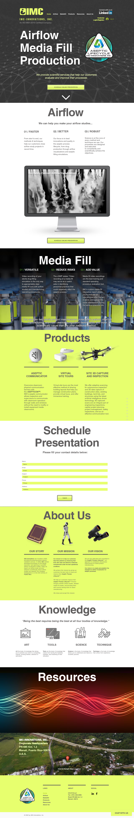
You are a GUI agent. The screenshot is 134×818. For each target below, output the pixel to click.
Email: (24, 467)
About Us (46, 805)
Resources (47, 802)
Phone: (24, 480)
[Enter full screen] (103, 210)
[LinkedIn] (92, 793)
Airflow (45, 795)
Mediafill (46, 798)
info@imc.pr (72, 793)
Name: (24, 461)
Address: (24, 486)
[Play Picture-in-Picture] (99, 210)
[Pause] (30, 210)
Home (45, 793)
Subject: (24, 474)
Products (46, 800)
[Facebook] (96, 793)
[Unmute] (34, 210)
